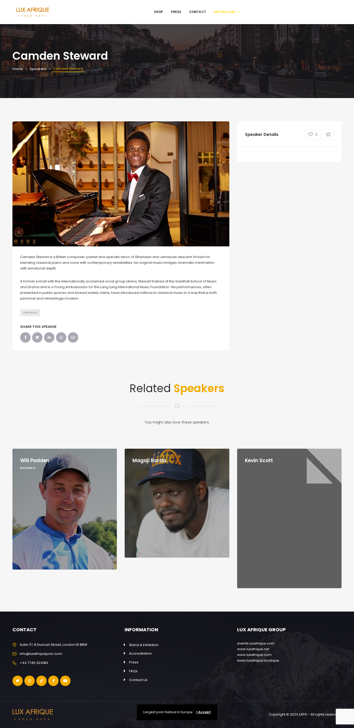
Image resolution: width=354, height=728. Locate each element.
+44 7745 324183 (34, 662)
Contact (197, 12)
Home (17, 68)
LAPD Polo (30, 312)
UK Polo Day (225, 12)
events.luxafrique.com (255, 643)
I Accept (203, 712)
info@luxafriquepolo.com (41, 653)
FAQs (133, 671)
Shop (158, 12)
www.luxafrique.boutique (258, 660)
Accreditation (140, 653)
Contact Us (138, 679)
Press (176, 12)
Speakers (38, 68)
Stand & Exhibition (144, 644)
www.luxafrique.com (254, 654)
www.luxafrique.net (253, 649)
